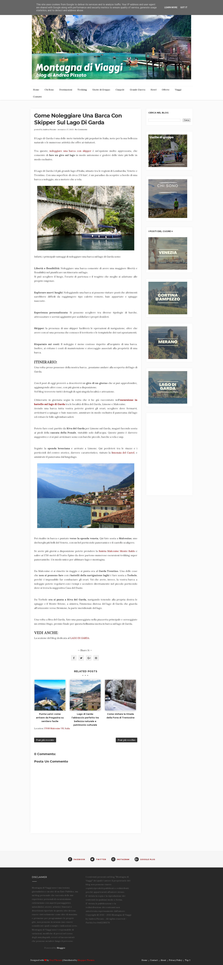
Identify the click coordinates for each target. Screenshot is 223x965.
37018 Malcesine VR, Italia (57, 728)
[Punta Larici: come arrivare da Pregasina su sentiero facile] (50, 695)
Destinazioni (65, 89)
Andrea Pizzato (49, 129)
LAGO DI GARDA (79, 637)
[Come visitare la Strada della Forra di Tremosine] (120, 695)
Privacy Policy (175, 960)
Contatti (37, 96)
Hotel (153, 89)
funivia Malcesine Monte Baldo (117, 551)
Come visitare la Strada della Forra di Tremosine (120, 716)
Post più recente (45, 740)
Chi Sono (49, 89)
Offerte (165, 89)
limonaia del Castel (123, 452)
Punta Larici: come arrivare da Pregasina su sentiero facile (50, 718)
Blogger (61, 948)
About (163, 960)
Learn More (170, 7)
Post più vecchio (126, 740)
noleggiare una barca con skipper (70, 150)
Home (36, 89)
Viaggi (178, 89)
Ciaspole (120, 89)
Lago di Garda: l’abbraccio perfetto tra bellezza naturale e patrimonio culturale (85, 719)
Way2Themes (55, 960)
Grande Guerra (137, 89)
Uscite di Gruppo (101, 89)
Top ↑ (187, 960)
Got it (183, 7)
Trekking (82, 89)
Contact (154, 960)
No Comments (81, 129)
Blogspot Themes (86, 960)
